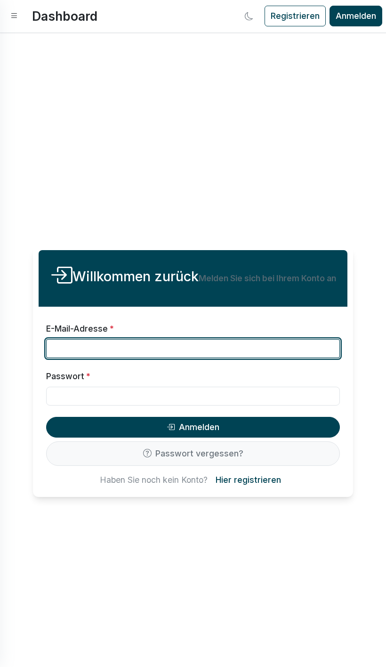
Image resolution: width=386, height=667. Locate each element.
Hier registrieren (248, 480)
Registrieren (295, 16)
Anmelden (356, 16)
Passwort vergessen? (199, 453)
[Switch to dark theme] (249, 16)
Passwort (68, 376)
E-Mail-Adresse (80, 329)
